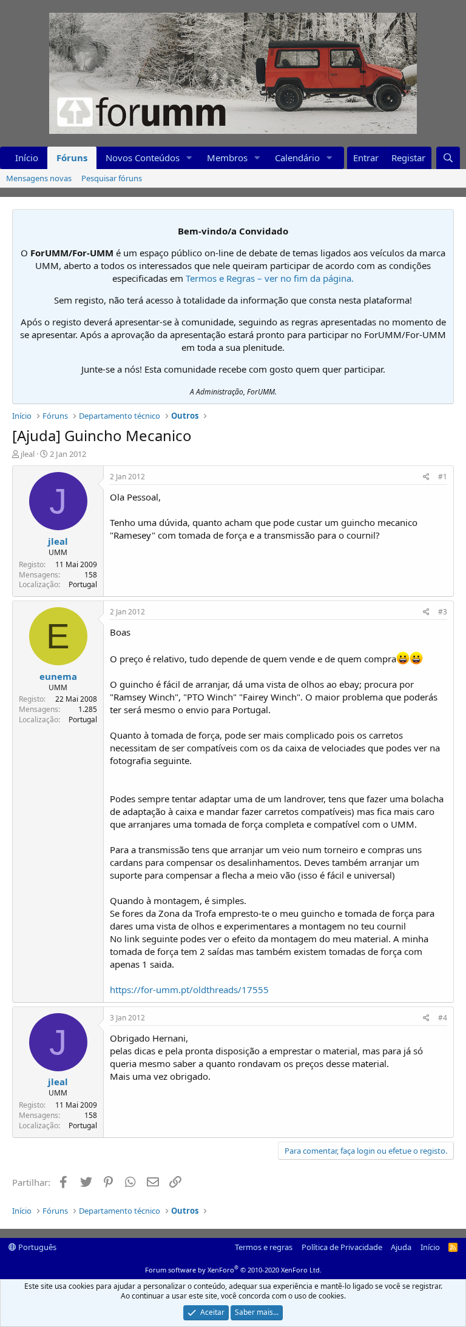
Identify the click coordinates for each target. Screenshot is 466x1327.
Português (36, 1247)
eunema (58, 676)
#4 (442, 1018)
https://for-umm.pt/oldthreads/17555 (189, 989)
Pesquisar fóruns (111, 178)
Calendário (297, 157)
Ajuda (401, 1247)
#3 (442, 612)
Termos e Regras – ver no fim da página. (270, 278)
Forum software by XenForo (233, 1269)
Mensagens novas (39, 178)
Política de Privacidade (342, 1247)
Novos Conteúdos (143, 157)
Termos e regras (263, 1247)
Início (26, 157)
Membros (227, 157)
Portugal (83, 584)
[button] (189, 158)
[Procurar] (448, 158)
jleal (28, 453)
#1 (442, 476)
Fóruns (71, 157)
